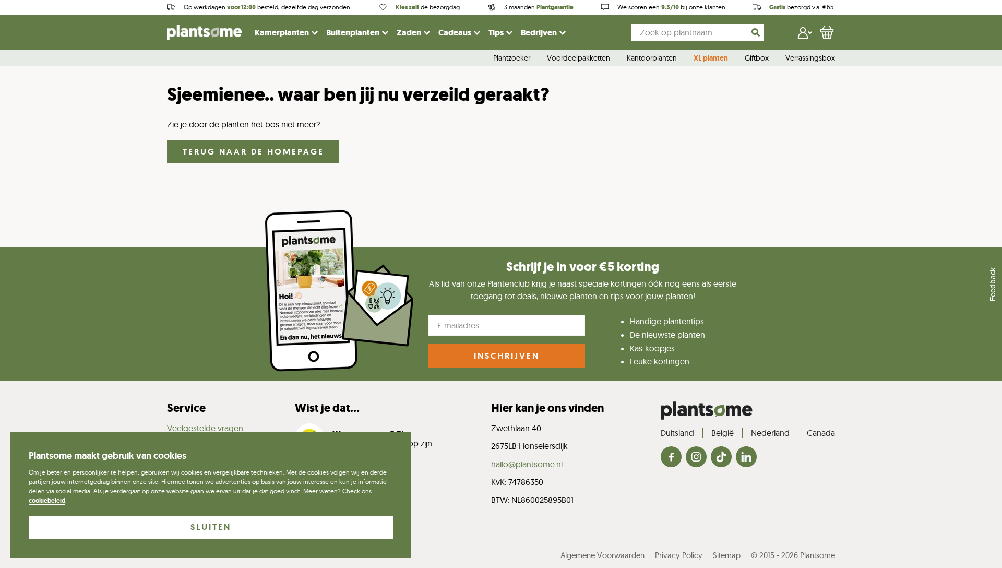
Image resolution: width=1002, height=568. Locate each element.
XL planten (711, 58)
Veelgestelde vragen (205, 428)
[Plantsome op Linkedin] (746, 457)
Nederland (770, 433)
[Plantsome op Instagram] (696, 457)
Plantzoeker (511, 58)
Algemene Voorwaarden (602, 555)
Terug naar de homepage (253, 151)
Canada (821, 433)
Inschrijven (507, 355)
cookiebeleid (47, 500)
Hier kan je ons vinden (547, 408)
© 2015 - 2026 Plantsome (793, 555)
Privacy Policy (678, 555)
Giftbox (757, 58)
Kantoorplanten (652, 58)
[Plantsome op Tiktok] (721, 457)
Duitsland (677, 433)
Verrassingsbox (810, 58)
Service (186, 408)
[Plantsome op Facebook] (671, 457)
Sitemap (727, 555)
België (722, 433)
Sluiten (210, 527)
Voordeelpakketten (578, 58)
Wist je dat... (327, 408)
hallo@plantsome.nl (527, 464)
